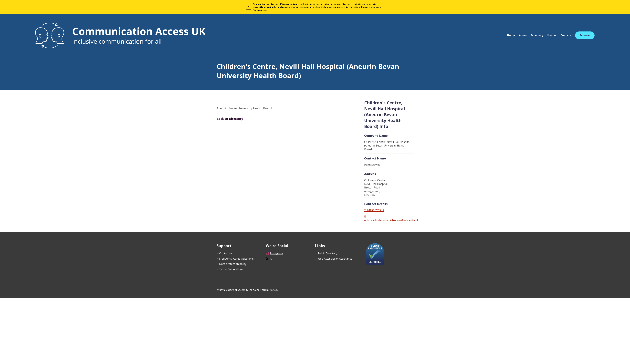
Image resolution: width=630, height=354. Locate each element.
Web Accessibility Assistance (335, 258)
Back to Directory (230, 119)
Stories (551, 35)
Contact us (225, 253)
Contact (565, 35)
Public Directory (327, 253)
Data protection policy (232, 264)
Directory (537, 35)
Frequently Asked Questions (236, 258)
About (523, 35)
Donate (585, 35)
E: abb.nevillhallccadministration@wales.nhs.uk (391, 218)
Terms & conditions (231, 269)
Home (511, 35)
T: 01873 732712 (374, 210)
